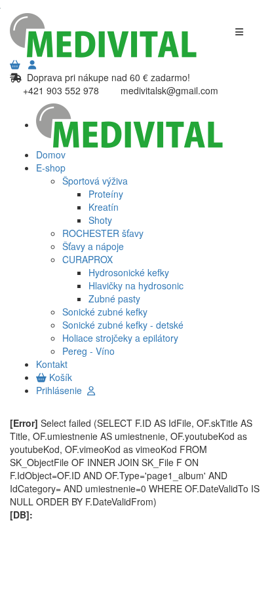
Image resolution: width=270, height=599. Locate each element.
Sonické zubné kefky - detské (122, 324)
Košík (59, 377)
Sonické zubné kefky (104, 311)
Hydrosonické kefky (128, 272)
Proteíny (105, 193)
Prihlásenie (61, 390)
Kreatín (103, 206)
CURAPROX (87, 259)
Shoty (100, 220)
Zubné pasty (114, 298)
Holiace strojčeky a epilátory (120, 337)
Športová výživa (95, 180)
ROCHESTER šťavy (103, 233)
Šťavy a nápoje (93, 246)
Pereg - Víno (88, 350)
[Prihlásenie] (32, 64)
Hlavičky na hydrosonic (135, 285)
